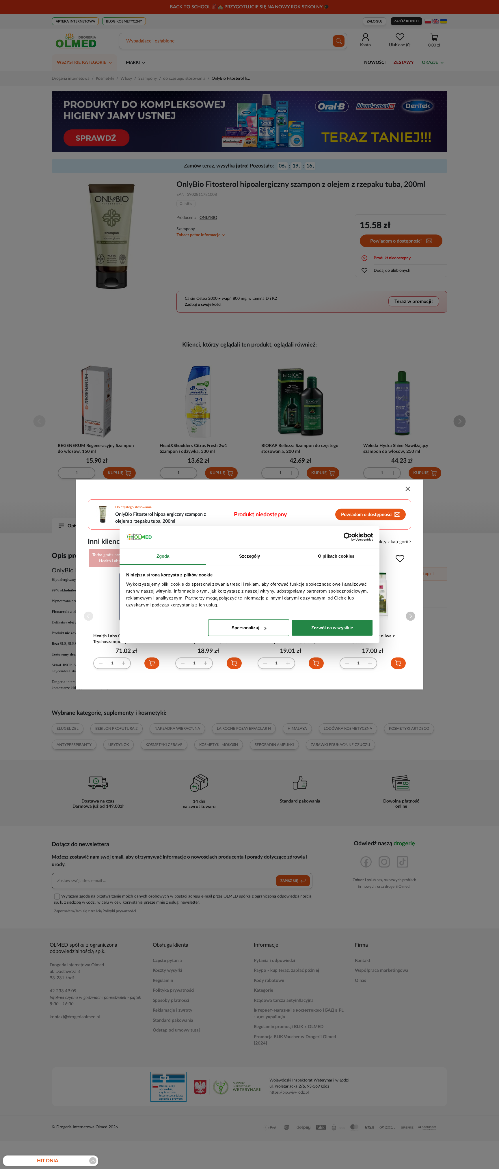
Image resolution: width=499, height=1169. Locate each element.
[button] (410, 616)
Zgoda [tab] (163, 556)
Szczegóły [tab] (249, 556)
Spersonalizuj (245, 627)
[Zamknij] (408, 490)
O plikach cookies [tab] (336, 556)
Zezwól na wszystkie (332, 627)
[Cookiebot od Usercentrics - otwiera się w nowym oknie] (348, 537)
